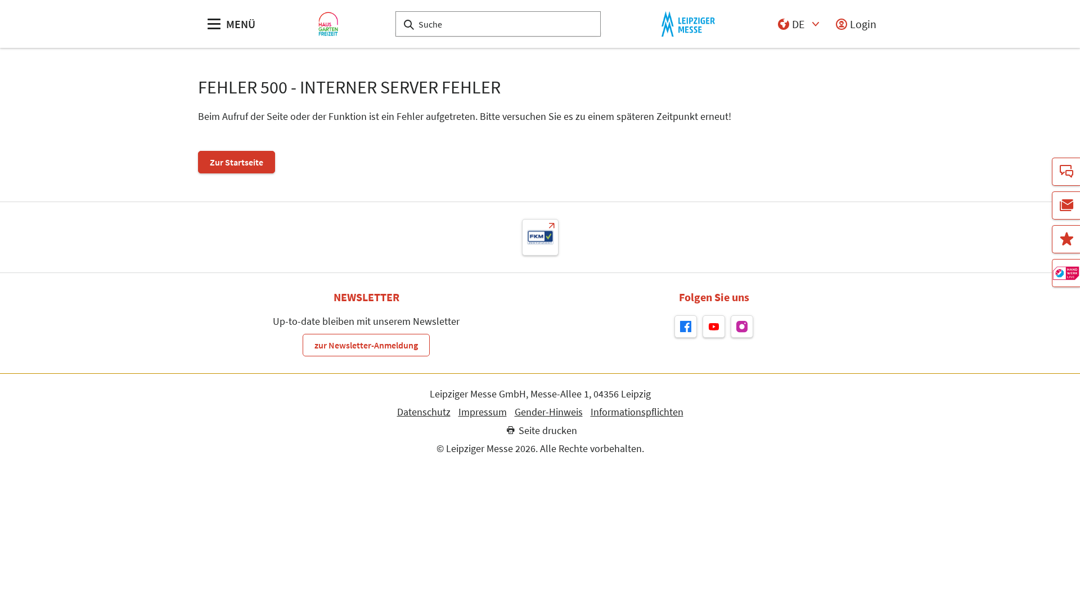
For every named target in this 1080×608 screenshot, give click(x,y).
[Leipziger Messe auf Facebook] (685, 326)
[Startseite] (328, 24)
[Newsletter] (1066, 205)
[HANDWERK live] (1066, 273)
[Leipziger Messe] (688, 24)
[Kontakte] (1066, 172)
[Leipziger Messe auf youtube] (714, 326)
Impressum (482, 412)
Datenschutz (424, 412)
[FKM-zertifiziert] (540, 237)
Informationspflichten (637, 412)
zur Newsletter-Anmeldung (366, 345)
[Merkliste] (1066, 239)
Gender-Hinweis (549, 412)
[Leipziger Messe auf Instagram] (742, 326)
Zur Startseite (236, 162)
